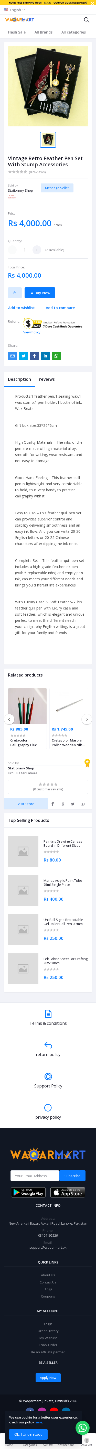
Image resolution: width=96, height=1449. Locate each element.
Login (48, 1324)
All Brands (43, 32)
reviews (47, 379)
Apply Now (48, 1377)
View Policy (31, 332)
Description (19, 379)
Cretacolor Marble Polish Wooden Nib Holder (67, 742)
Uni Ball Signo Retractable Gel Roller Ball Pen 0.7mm (63, 922)
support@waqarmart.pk (48, 1247)
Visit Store (26, 803)
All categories (73, 32)
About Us (48, 1275)
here (38, 1422)
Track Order (48, 1345)
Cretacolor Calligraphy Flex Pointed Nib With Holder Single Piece (26, 742)
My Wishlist (48, 1338)
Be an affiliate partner (48, 1352)
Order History (48, 1330)
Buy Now (42, 292)
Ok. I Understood (28, 1434)
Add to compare (60, 307)
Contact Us (48, 1282)
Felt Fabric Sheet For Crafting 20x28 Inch (66, 961)
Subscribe (72, 1175)
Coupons (48, 1296)
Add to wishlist (21, 307)
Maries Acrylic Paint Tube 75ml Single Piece (63, 883)
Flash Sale (17, 32)
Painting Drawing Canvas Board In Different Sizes (63, 843)
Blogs (48, 1289)
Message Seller (57, 188)
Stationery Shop (20, 190)
